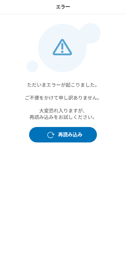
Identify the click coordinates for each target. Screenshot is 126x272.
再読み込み (70, 134)
